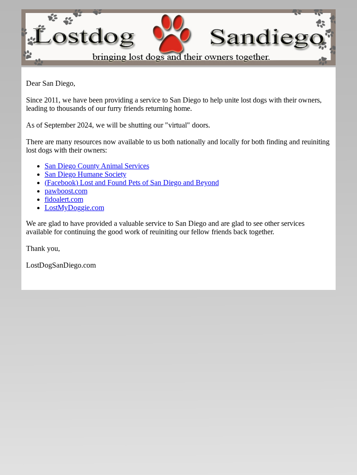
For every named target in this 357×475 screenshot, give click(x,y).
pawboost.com (66, 191)
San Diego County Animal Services (97, 166)
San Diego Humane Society (85, 174)
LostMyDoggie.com (74, 208)
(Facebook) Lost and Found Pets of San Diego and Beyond (132, 182)
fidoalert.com (64, 199)
